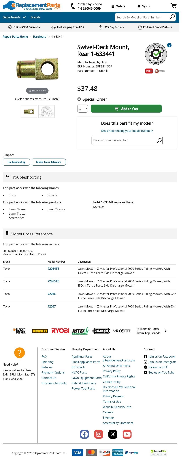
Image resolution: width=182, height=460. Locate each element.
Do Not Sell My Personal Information (119, 389)
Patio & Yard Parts (84, 383)
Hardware (39, 37)
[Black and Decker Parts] (19, 330)
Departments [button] (11, 17)
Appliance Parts (82, 356)
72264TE (53, 269)
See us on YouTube (162, 372)
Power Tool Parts (83, 388)
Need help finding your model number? (127, 131)
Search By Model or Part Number (139, 17)
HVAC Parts (79, 372)
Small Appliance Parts (86, 362)
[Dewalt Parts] (40, 330)
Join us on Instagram (162, 362)
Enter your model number (110, 140)
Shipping (47, 362)
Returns (47, 367)
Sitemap (108, 418)
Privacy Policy (112, 371)
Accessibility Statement (118, 423)
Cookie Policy (112, 382)
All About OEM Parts (116, 366)
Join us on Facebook (162, 356)
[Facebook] (84, 434)
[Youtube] (127, 434)
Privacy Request (113, 396)
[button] (173, 6)
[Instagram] (98, 434)
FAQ (44, 356)
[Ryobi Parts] (60, 330)
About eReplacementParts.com (119, 358)
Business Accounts (54, 383)
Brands (35, 17)
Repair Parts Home (15, 37)
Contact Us (49, 378)
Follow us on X (158, 367)
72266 (52, 294)
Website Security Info (117, 407)
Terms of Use (112, 402)
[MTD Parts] (81, 330)
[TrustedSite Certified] (158, 452)
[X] (112, 434)
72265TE (53, 281)
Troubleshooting (16, 162)
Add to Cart (129, 108)
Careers (108, 412)
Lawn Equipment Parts (87, 378)
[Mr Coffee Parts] (122, 330)
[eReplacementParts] (31, 5)
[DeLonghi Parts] (101, 330)
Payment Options (53, 372)
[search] (172, 16)
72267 (52, 306)
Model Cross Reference (48, 162)
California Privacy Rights (119, 376)
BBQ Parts (78, 367)
